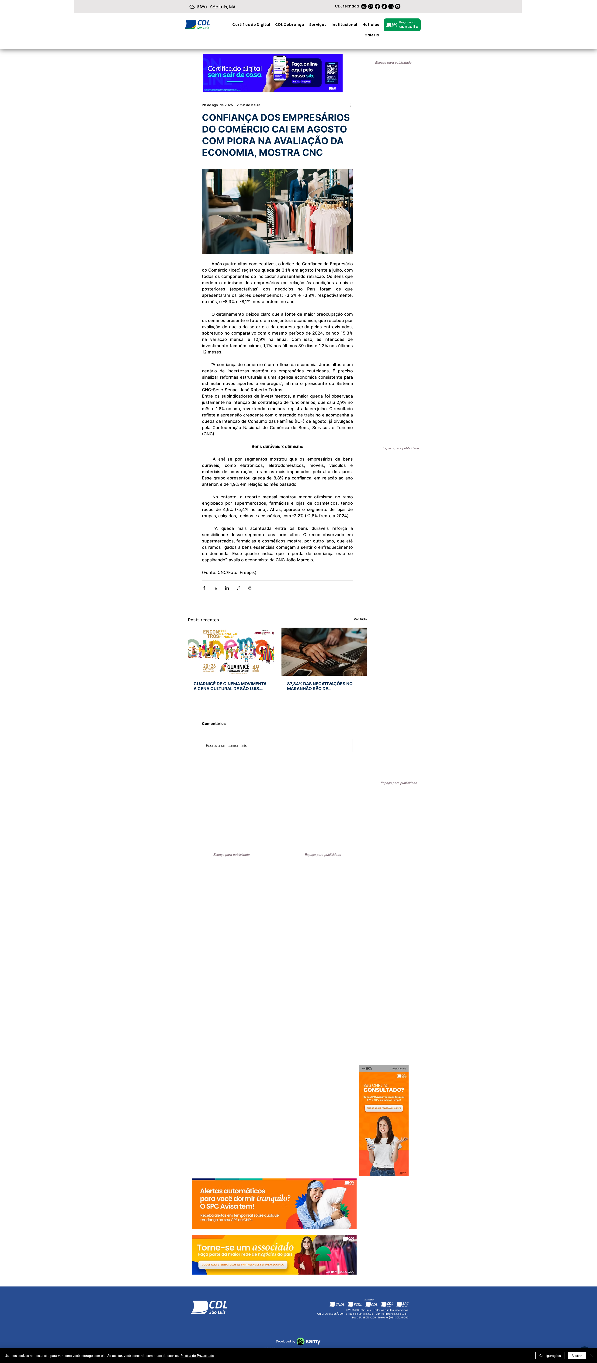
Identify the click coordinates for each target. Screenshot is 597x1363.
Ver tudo (360, 619)
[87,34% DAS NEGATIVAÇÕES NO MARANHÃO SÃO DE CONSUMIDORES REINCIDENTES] (324, 652)
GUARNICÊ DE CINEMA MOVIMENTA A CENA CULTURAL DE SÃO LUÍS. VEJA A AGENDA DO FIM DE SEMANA (230, 686)
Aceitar (577, 1355)
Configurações (550, 1355)
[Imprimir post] (250, 588)
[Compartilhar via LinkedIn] (227, 588)
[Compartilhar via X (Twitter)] (215, 588)
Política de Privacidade (197, 1355)
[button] (318, 24)
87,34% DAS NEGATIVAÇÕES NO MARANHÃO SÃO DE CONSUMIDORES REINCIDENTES (320, 686)
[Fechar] (591, 1355)
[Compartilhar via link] (238, 588)
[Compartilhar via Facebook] (204, 588)
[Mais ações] (350, 105)
